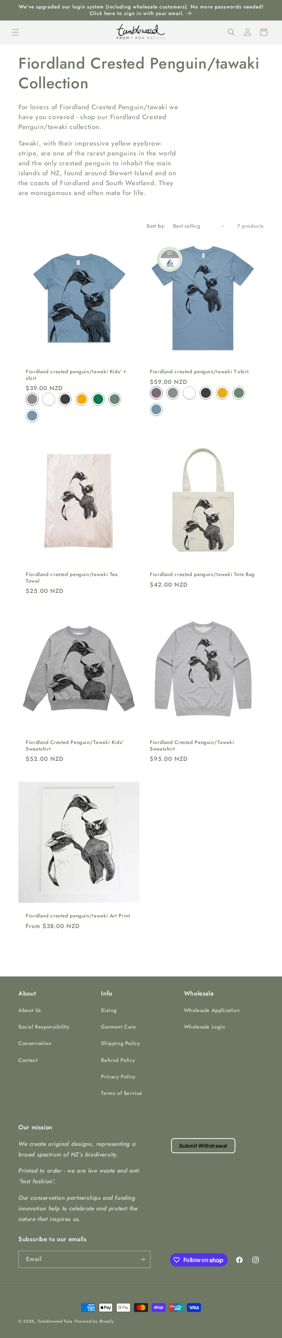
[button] (15, 32)
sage (114, 399)
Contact (27, 1060)
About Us (29, 1010)
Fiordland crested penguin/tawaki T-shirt (199, 372)
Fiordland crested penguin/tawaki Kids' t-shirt (76, 375)
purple (156, 392)
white (48, 399)
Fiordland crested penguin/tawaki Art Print (78, 916)
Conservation (34, 1043)
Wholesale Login (204, 1026)
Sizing (109, 1010)
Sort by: (156, 226)
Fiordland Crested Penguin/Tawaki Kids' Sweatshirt (75, 745)
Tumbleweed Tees (55, 1321)
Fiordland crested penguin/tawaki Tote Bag (202, 574)
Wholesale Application (212, 1010)
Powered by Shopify (94, 1321)
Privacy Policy (118, 1076)
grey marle (32, 399)
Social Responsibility (44, 1026)
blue (32, 415)
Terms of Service (121, 1093)
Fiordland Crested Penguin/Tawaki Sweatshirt (192, 745)
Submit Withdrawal (203, 1146)
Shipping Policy (120, 1043)
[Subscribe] (142, 1259)
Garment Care (118, 1026)
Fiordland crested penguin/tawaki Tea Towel (72, 577)
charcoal (65, 399)
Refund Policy (118, 1060)
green (98, 399)
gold (81, 399)
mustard (222, 392)
